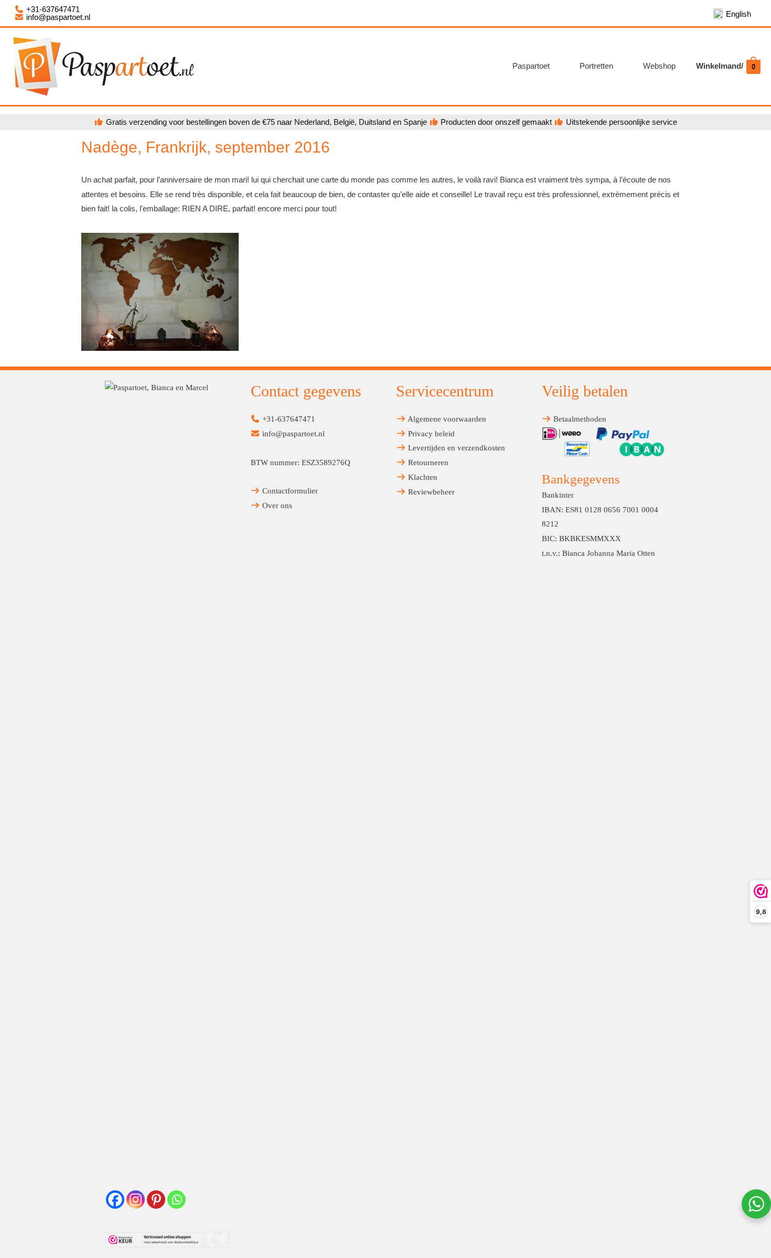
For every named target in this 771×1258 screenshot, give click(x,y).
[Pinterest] (156, 1199)
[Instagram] (135, 1199)
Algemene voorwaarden (446, 419)
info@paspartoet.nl (57, 17)
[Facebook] (115, 1199)
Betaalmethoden (578, 419)
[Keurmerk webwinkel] (167, 1240)
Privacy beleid (430, 433)
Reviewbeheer (430, 492)
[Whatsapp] (176, 1199)
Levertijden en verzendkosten (455, 448)
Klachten (421, 477)
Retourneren (427, 462)
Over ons (276, 505)
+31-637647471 (52, 9)
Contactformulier (289, 491)
